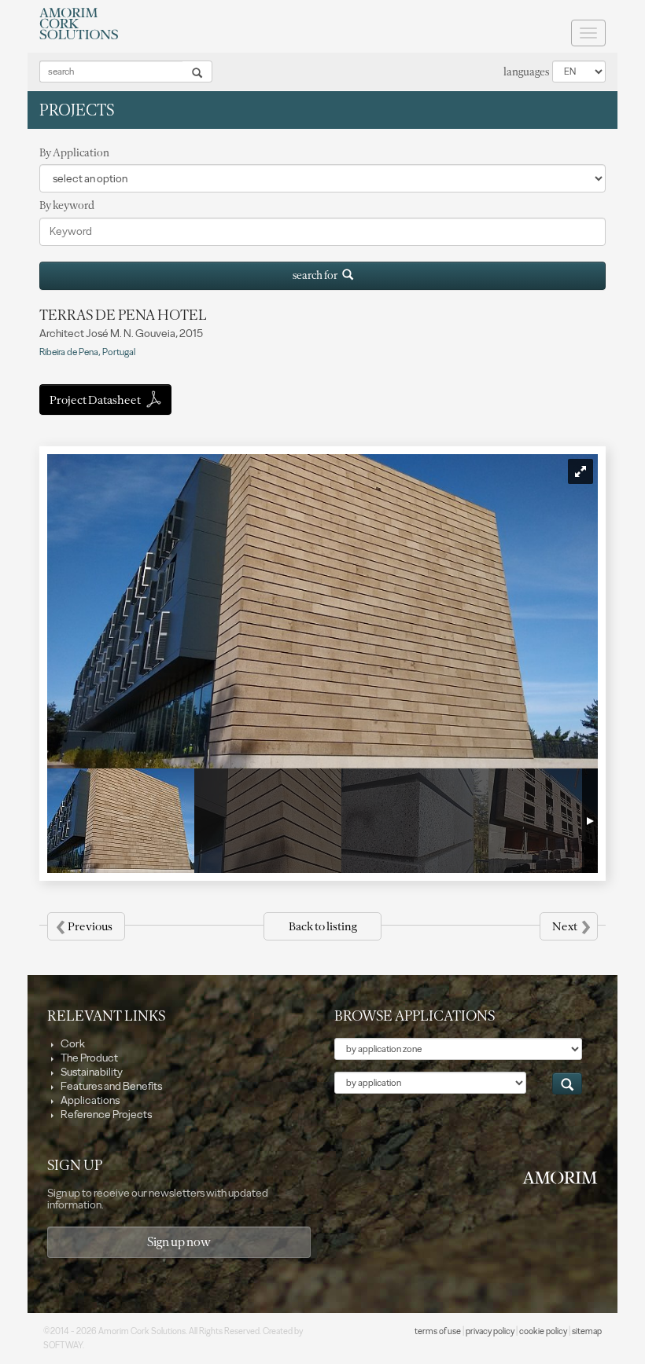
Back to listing (322, 926)
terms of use (438, 1331)
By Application (74, 153)
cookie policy (543, 1331)
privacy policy (490, 1331)
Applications (89, 1100)
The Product (88, 1058)
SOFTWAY (63, 1345)
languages (526, 72)
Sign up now (179, 1241)
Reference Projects (105, 1114)
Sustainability (91, 1072)
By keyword (66, 205)
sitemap (587, 1331)
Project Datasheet (96, 400)
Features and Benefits (110, 1086)
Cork (72, 1043)
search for (317, 275)
